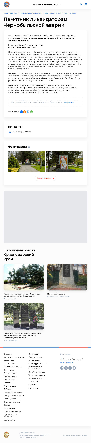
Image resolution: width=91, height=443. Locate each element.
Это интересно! (35, 378)
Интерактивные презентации (35, 368)
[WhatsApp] (31, 111)
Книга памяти (9, 370)
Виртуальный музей (12, 402)
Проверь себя (34, 360)
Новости (7, 383)
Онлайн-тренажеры (36, 372)
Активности (33, 382)
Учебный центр (10, 376)
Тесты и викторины (36, 375)
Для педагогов (10, 399)
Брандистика (9, 420)
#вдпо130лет (9, 380)
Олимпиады (33, 354)
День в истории (10, 373)
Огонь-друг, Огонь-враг (38, 364)
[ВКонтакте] (21, 111)
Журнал (7, 405)
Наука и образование (13, 392)
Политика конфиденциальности (75, 435)
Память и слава (10, 364)
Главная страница (10, 13)
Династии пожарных (12, 367)
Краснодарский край (53, 13)
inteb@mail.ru (69, 102)
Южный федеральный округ (30, 13)
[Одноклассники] (24, 111)
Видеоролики (9, 408)
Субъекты (8, 354)
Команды (32, 385)
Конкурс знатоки (35, 357)
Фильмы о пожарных (12, 411)
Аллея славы (9, 360)
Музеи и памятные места (14, 357)
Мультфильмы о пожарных (10, 416)
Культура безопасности (14, 395)
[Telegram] (28, 111)
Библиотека (9, 389)
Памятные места (70, 13)
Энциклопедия (10, 386)
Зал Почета (33, 388)
